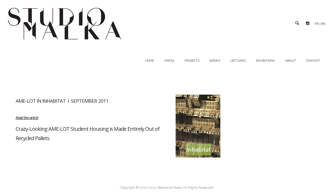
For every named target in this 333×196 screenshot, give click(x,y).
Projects (191, 60)
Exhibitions (265, 60)
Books (215, 60)
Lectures (238, 60)
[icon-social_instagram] (309, 23)
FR (317, 23)
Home (149, 60)
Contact (313, 60)
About (290, 60)
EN (323, 23)
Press (169, 60)
